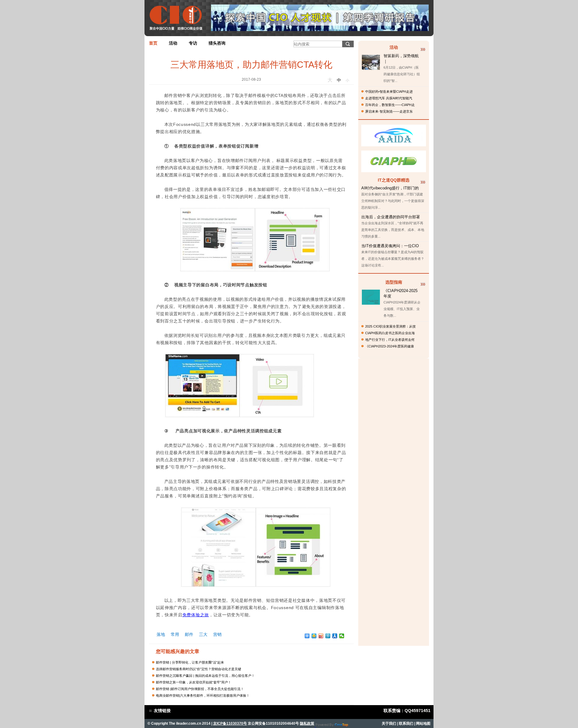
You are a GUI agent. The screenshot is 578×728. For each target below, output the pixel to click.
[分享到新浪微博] (321, 635)
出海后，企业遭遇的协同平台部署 (390, 217)
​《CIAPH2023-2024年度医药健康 (389, 346)
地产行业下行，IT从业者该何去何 (390, 339)
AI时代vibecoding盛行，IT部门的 (390, 188)
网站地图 (423, 723)
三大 (203, 634)
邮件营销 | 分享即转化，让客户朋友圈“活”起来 (190, 662)
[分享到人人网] (334, 635)
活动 (173, 43)
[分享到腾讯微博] (328, 635)
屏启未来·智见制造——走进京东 (389, 111)
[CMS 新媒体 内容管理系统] (332, 725)
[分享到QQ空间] (314, 635)
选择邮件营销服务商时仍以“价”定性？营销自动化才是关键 (198, 669)
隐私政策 (307, 723)
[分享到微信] (341, 635)
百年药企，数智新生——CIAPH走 (390, 105)
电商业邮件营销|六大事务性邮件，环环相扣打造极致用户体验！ (203, 695)
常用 (175, 634)
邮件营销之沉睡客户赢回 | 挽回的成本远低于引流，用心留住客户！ (205, 675)
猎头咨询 (217, 43)
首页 (153, 43)
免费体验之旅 (195, 614)
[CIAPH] (393, 170)
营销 (217, 634)
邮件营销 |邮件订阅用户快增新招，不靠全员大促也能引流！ (200, 689)
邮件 (189, 634)
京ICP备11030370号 (230, 723)
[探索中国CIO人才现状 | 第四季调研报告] (320, 29)
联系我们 (406, 723)
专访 (193, 43)
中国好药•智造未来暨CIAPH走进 (389, 91)
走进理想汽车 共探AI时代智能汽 (388, 98)
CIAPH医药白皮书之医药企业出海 (390, 333)
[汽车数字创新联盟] (393, 144)
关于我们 (389, 723)
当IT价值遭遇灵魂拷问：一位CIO (390, 246)
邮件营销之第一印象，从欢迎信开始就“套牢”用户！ (193, 682)
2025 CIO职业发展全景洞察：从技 (390, 326)
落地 (161, 634)
